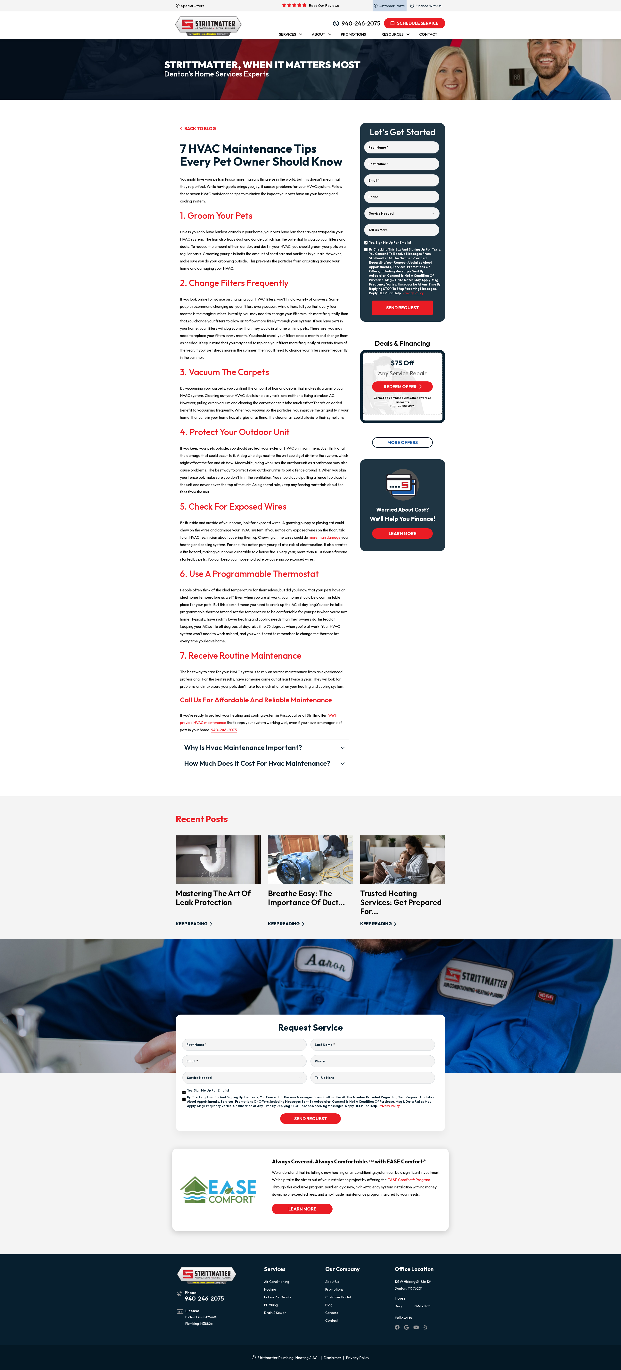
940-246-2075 (361, 23)
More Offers (402, 442)
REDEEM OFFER (400, 386)
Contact (331, 1320)
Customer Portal (338, 1297)
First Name (378, 147)
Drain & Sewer (275, 1313)
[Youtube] (416, 1328)
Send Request (402, 308)
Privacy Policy (413, 293)
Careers (331, 1313)
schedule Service (417, 23)
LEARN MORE (403, 533)
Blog (328, 1305)
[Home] (208, 23)
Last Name (378, 164)
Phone (373, 197)
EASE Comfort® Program (408, 1179)
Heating (270, 1289)
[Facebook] (397, 1328)
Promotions (334, 1289)
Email (374, 180)
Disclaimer (332, 1357)
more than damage (325, 537)
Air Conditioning (276, 1281)
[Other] (406, 1328)
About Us (332, 1281)
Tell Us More (378, 230)
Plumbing (271, 1305)
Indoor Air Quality (277, 1297)
